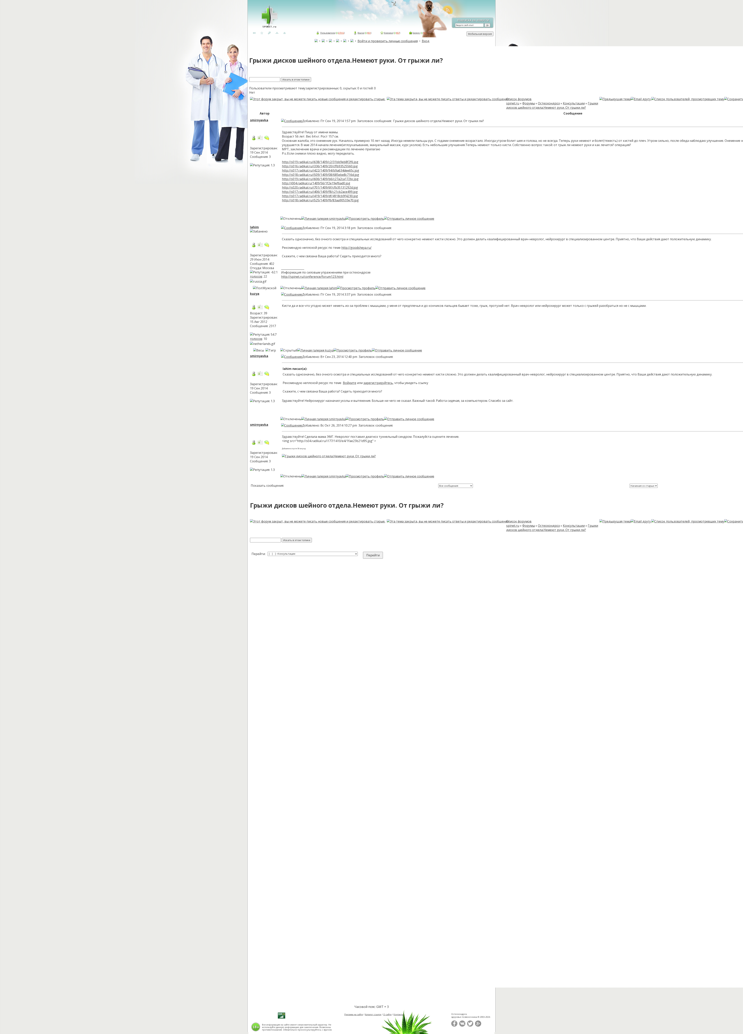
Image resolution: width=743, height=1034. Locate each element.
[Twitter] (470, 1025)
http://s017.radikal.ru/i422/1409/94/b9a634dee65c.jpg (320, 170)
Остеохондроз (549, 103)
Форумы (528, 103)
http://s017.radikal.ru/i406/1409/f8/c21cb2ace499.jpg (320, 192)
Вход (425, 41)
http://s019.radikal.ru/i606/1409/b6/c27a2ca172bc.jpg (320, 179)
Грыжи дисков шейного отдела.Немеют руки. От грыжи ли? (552, 105)
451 (369, 32)
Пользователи (327, 32)
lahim (254, 227)
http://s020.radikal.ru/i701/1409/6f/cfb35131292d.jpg (320, 187)
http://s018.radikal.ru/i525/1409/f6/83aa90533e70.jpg (320, 200)
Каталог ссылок (373, 1014)
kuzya (254, 294)
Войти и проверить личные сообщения (388, 41)
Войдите (349, 383)
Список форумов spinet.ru (519, 101)
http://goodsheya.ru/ (356, 247)
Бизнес (416, 32)
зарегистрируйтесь (378, 383)
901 (425, 32)
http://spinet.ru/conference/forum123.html (312, 277)
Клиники (388, 32)
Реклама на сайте (353, 1014)
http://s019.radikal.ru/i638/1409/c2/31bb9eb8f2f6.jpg (320, 162)
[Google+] (478, 1025)
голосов (256, 276)
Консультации (574, 103)
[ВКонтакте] (462, 1025)
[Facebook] (454, 1025)
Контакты (399, 1014)
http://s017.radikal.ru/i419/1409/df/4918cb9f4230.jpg (320, 196)
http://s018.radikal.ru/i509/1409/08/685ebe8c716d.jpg (320, 175)
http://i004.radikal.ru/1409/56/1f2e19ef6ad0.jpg (316, 183)
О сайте (387, 1014)
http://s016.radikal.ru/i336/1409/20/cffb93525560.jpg (320, 166)
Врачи (361, 32)
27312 (341, 32)
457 (398, 32)
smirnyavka (259, 120)
